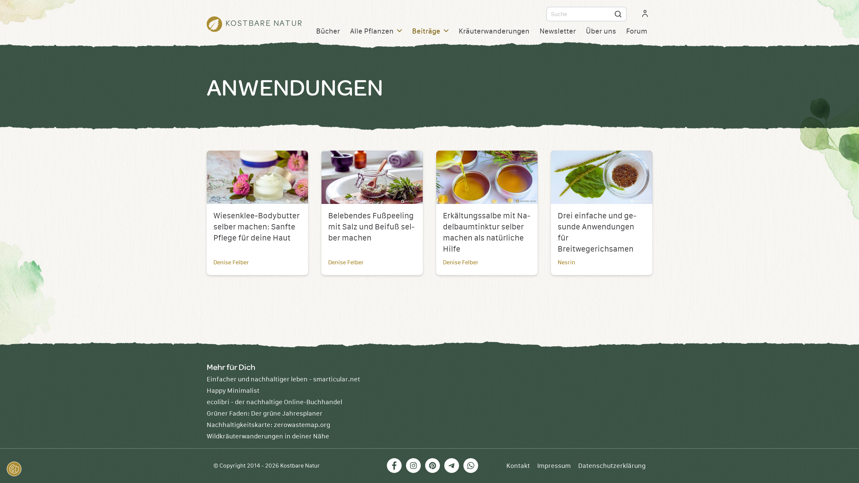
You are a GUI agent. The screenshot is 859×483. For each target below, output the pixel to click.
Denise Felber (231, 262)
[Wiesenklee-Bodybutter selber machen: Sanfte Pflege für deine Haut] (257, 177)
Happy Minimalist (233, 390)
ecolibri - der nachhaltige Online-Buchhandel (274, 402)
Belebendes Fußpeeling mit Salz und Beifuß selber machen (371, 227)
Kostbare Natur (300, 466)
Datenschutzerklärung (612, 466)
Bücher (328, 31)
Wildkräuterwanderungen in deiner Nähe (268, 436)
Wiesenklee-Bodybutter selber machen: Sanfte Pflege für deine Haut (256, 227)
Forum (636, 31)
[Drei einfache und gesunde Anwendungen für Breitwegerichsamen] (601, 177)
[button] (14, 469)
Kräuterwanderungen (494, 31)
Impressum (554, 466)
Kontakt (518, 466)
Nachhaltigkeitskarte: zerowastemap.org (268, 425)
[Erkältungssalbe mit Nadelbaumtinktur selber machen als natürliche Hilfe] (487, 177)
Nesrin (566, 262)
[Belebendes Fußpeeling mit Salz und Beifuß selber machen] (372, 177)
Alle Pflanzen (372, 31)
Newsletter (558, 31)
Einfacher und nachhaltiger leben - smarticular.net (283, 379)
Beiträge (426, 31)
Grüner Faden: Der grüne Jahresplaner (264, 413)
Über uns (601, 31)
